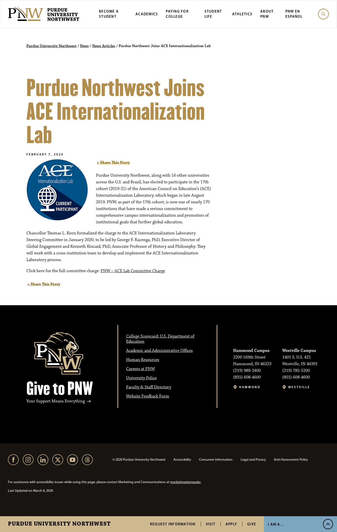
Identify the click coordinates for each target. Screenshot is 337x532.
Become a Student (109, 14)
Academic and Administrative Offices (159, 350)
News (84, 46)
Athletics (242, 14)
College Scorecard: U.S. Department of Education (160, 339)
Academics (146, 14)
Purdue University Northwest (59, 524)
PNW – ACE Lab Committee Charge (133, 271)
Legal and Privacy (253, 459)
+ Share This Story (113, 162)
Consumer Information (216, 459)
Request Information (173, 524)
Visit (210, 524)
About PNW (267, 14)
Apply (231, 524)
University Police (141, 378)
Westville (299, 387)
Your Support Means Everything (55, 401)
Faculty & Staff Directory (148, 387)
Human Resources (142, 359)
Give (251, 524)
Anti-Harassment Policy (291, 459)
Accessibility (182, 459)
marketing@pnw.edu (185, 482)
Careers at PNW (140, 369)
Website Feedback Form (147, 396)
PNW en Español (294, 14)
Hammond (250, 387)
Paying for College (177, 14)
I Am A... (276, 524)
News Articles (103, 46)
